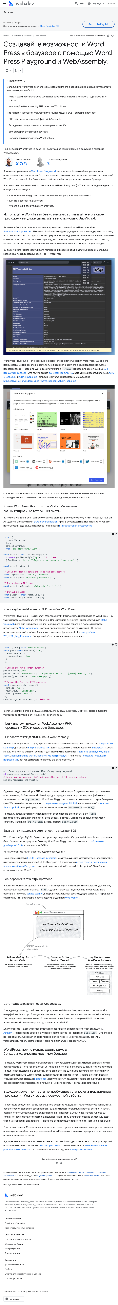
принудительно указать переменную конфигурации (39, 755)
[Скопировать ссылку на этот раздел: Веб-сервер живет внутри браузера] (54, 879)
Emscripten (97, 747)
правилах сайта (92, 1175)
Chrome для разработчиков (18, 1239)
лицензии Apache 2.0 (45, 1175)
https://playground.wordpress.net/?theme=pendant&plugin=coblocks (39, 381)
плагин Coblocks (28, 377)
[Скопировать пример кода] (116, 534)
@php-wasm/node (28, 628)
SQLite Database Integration (42, 858)
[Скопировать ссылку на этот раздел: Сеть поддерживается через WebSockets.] (63, 1004)
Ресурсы (28, 35)
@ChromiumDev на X (14, 1264)
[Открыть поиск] (76, 3)
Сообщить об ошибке (15, 1223)
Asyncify (7, 1032)
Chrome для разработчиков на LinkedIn (23, 1274)
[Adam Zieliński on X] (17, 164)
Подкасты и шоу (12, 1253)
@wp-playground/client (46, 521)
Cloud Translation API (49, 26)
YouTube (8, 1269)
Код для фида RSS (13, 1278)
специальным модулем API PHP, (61, 803)
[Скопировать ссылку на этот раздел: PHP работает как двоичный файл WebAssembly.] (71, 737)
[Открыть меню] (4, 3)
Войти (111, 3)
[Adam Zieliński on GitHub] (21, 164)
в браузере (40, 1078)
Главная (7, 35)
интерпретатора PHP (38, 747)
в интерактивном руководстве (75, 525)
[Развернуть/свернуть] (24, 81)
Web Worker (71, 897)
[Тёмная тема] (113, 534)
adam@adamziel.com (80, 1149)
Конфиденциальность (38, 1291)
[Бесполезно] (112, 36)
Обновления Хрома (14, 1244)
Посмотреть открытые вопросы (19, 1228)
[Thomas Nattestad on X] (49, 164)
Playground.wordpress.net (17, 231)
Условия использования (14, 1291)
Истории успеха (12, 1248)
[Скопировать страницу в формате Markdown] (16, 70)
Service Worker (35, 893)
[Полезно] (108, 36)
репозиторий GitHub (50, 1145)
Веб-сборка (41, 35)
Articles (8, 12)
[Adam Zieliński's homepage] (25, 164)
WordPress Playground (43, 171)
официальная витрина (61, 373)
